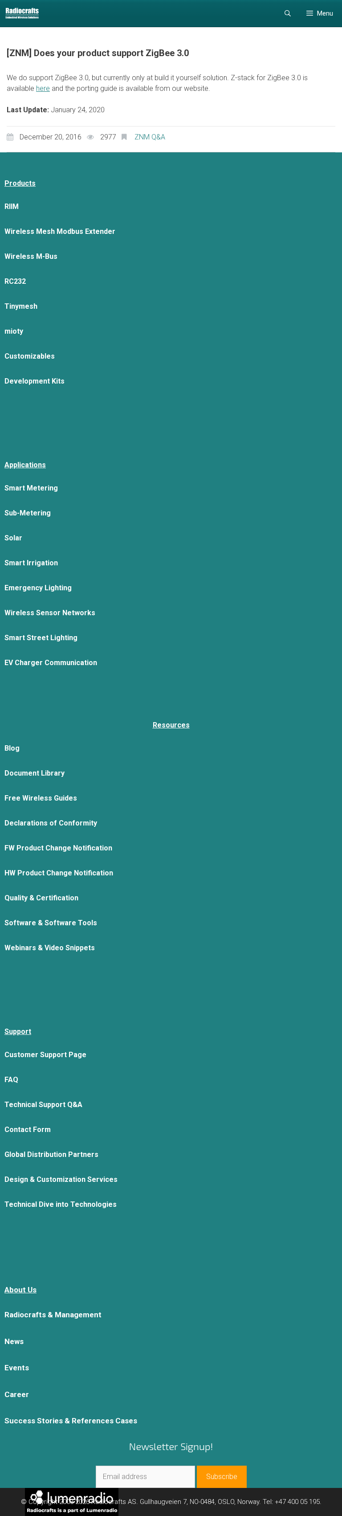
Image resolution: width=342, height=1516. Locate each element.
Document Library (34, 773)
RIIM (11, 206)
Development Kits (34, 381)
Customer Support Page (45, 1054)
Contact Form (27, 1129)
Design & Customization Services (61, 1179)
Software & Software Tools (50, 923)
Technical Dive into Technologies (60, 1204)
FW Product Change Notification (58, 848)
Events (16, 1367)
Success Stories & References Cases (70, 1420)
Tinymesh (20, 306)
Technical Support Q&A (43, 1104)
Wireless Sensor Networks (49, 613)
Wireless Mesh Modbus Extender (59, 231)
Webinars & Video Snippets (49, 948)
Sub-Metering (27, 513)
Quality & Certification (41, 898)
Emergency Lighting (38, 588)
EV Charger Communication (50, 662)
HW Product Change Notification (58, 873)
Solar (13, 538)
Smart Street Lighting (40, 637)
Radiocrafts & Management (53, 1314)
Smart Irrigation (31, 563)
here (43, 88)
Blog (12, 748)
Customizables (29, 356)
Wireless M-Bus (30, 256)
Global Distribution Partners (51, 1154)
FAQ (11, 1079)
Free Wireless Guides (40, 798)
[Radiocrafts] (22, 13)
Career (16, 1394)
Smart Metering (31, 488)
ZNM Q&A (149, 137)
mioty (13, 331)
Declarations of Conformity (50, 823)
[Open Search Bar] (288, 13)
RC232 (15, 281)
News (14, 1341)
